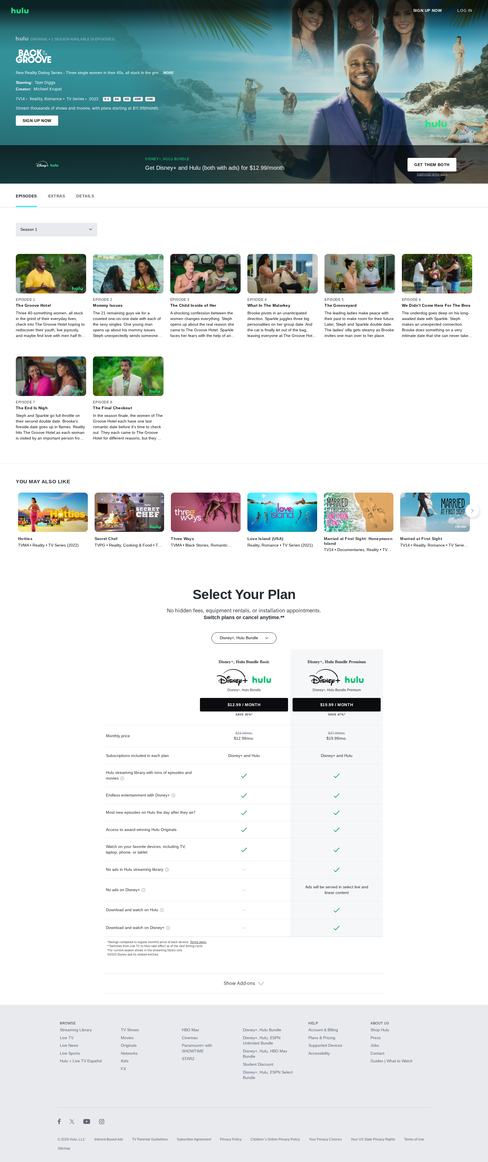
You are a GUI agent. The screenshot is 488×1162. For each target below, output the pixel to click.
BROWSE (68, 1023)
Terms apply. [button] (198, 942)
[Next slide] (472, 510)
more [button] (168, 73)
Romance (53, 99)
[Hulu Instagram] (101, 1121)
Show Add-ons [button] (239, 983)
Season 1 (28, 229)
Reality (36, 99)
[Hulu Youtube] (91, 1121)
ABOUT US (380, 1023)
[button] (26, 195)
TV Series (75, 99)
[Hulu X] (76, 1121)
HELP (313, 1023)
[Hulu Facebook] (64, 1121)
